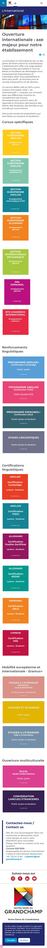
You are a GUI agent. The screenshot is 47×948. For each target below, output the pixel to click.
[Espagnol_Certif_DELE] (16, 624)
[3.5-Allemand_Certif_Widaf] (16, 592)
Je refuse (24, 940)
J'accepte (11, 940)
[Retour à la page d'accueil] (10, 4)
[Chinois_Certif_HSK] (16, 656)
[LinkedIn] (27, 878)
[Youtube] (34, 878)
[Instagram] (13, 878)
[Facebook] (20, 878)
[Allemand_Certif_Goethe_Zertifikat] (16, 559)
